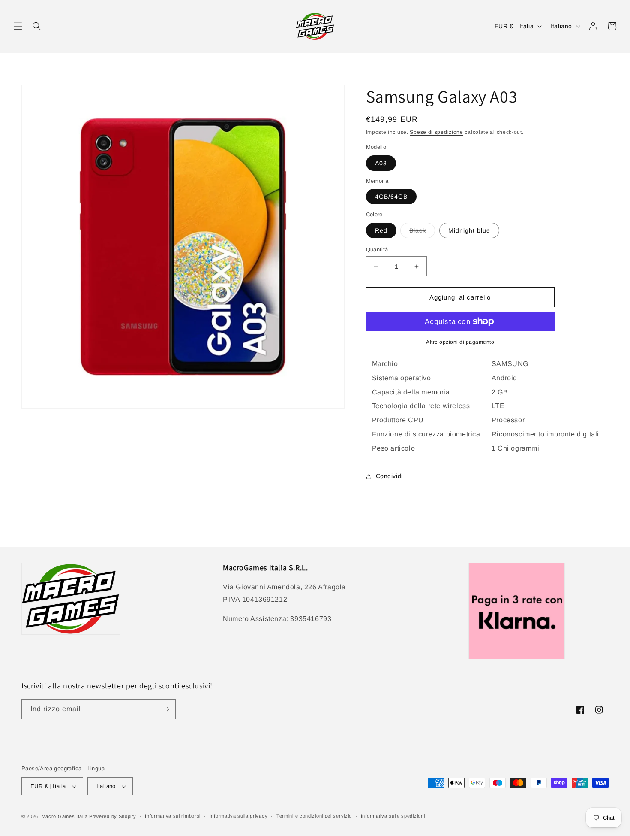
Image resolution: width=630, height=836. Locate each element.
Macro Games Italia (65, 816)
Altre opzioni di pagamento (460, 342)
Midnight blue (469, 230)
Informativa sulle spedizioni (393, 815)
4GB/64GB (391, 196)
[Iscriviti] (165, 709)
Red (381, 230)
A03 (381, 163)
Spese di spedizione (436, 132)
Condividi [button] (389, 476)
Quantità (377, 249)
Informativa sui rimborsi (173, 815)
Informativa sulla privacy (239, 815)
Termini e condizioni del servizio (314, 815)
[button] (18, 26)
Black (422, 232)
